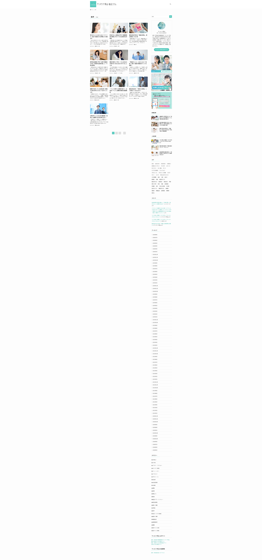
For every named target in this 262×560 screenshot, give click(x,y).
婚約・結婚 (155, 505)
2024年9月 (155, 294)
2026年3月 (155, 249)
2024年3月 (155, 311)
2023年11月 (155, 319)
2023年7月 (155, 331)
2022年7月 (155, 362)
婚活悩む (160, 181)
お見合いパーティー (156, 166)
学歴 (170, 181)
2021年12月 (155, 382)
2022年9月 (155, 356)
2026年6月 (155, 240)
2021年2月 (155, 410)
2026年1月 (155, 251)
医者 (154, 491)
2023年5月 (155, 336)
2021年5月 (155, 402)
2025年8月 (155, 265)
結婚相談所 (155, 522)
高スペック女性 (156, 527)
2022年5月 (155, 368)
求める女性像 (162, 186)
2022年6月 (155, 365)
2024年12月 (155, 285)
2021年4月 (155, 404)
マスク (168, 172)
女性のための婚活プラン (156, 544)
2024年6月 (155, 302)
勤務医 (153, 179)
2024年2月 (155, 314)
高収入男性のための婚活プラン (158, 541)
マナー (153, 175)
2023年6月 (155, 334)
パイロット (155, 474)
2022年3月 (155, 373)
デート (164, 168)
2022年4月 (155, 370)
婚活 (154, 496)
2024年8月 (155, 297)
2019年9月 (155, 436)
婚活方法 (165, 181)
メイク (157, 175)
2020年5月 (155, 430)
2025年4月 (155, 277)
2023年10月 (155, 322)
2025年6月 (155, 271)
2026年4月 (155, 246)
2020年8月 (155, 427)
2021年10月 (155, 387)
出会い (166, 177)
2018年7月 (155, 444)
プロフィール (154, 172)
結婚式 (153, 190)
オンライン (154, 168)
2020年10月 (155, 421)
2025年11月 (155, 257)
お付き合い (163, 163)
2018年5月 (155, 450)
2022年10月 (155, 353)
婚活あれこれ (162, 179)
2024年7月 (155, 300)
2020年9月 (155, 424)
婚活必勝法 (155, 502)
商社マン (154, 493)
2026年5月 (155, 243)
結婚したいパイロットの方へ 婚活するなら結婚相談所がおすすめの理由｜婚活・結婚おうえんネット (161, 211)
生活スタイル (154, 188)
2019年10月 (155, 433)
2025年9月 (155, 263)
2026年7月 (155, 237)
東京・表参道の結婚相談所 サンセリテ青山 (160, 539)
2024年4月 (155, 308)
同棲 (157, 179)
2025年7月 (155, 268)
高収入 (153, 193)
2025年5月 (155, 274)
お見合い (169, 163)
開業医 (167, 190)
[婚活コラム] (103, 4)
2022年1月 (155, 379)
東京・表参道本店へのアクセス (158, 552)
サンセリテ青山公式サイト (161, 49)
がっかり (163, 166)
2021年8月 (155, 393)
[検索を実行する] (170, 16)
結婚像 (167, 188)
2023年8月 (155, 328)
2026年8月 (155, 234)
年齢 (162, 184)
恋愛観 (153, 186)
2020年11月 (155, 419)
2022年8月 (155, 359)
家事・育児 (154, 184)
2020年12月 (155, 416)
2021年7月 (155, 396)
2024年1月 (155, 317)
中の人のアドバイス (164, 175)
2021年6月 (155, 399)
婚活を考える (154, 181)
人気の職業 (154, 177)
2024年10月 (155, 291)
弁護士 (154, 508)
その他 (154, 462)
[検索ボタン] (170, 4)
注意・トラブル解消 (157, 513)
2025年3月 (155, 280)
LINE (153, 163)
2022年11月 (155, 351)
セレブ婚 (159, 168)
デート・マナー (156, 471)
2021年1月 (155, 413)
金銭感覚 (163, 190)
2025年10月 (155, 260)
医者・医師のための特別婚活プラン (158, 543)
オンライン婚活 (156, 468)
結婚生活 (158, 190)
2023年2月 (155, 345)
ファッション (162, 170)
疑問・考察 (155, 516)
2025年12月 (155, 254)
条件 (157, 186)
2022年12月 (155, 348)
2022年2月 (155, 376)
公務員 (154, 485)
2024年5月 (155, 305)
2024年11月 (155, 288)
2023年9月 (155, 325)
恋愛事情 (166, 184)
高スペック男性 (156, 530)
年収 (159, 184)
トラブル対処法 (155, 170)
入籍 (162, 177)
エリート (168, 166)
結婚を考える (161, 188)
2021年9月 (155, 390)
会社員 (154, 479)
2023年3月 (155, 342)
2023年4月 (155, 339)
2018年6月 (155, 447)
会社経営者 (155, 482)
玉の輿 (167, 186)
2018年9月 (155, 441)
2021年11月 (155, 385)
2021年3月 (155, 407)
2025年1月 (155, 283)
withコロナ (157, 163)
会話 (159, 177)
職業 (154, 525)
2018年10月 (155, 438)
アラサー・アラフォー (157, 465)
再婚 (154, 488)
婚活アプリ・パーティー (158, 499)
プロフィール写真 (162, 172)
